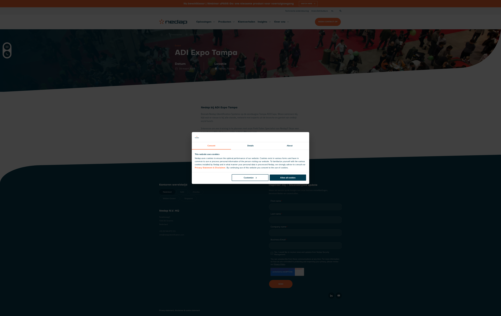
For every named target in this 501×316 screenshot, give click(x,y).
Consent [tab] (211, 146)
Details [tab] (250, 146)
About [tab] (290, 146)
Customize (249, 177)
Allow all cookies (288, 177)
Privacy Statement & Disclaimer (210, 168)
